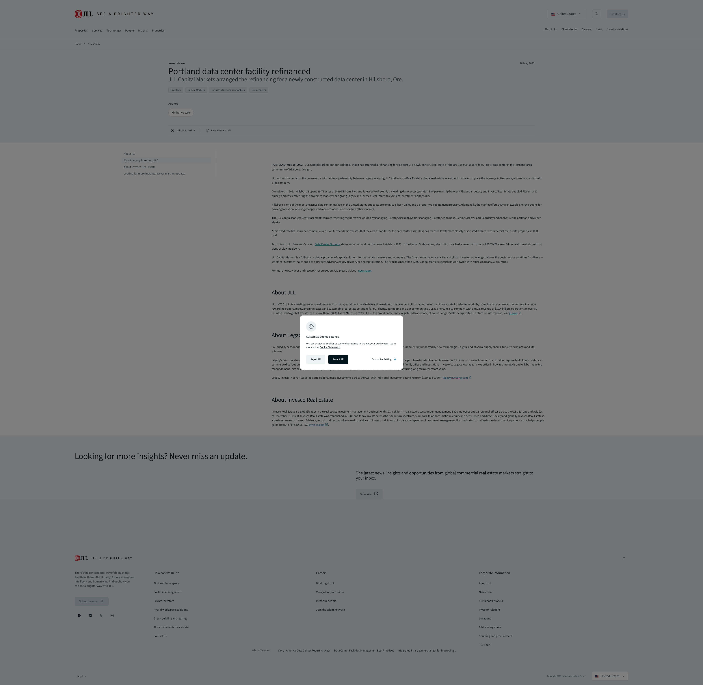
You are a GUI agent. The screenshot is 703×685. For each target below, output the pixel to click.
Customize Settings (384, 359)
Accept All (338, 359)
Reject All (316, 359)
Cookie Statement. (330, 347)
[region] (351, 342)
